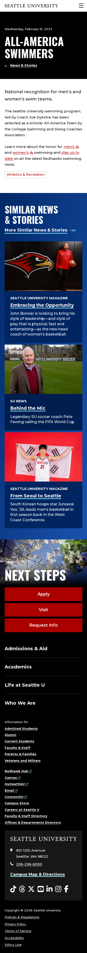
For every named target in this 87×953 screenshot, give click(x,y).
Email (9, 790)
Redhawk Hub (16, 771)
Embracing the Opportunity (42, 305)
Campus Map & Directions (37, 874)
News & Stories (23, 65)
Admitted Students (21, 728)
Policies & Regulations (22, 917)
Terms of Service (18, 931)
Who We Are (20, 703)
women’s (21, 152)
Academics (18, 667)
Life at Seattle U (25, 685)
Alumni (10, 735)
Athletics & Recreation (26, 174)
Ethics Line (13, 944)
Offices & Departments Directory (33, 822)
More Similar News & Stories (36, 230)
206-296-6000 (29, 864)
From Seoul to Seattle (35, 496)
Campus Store (17, 803)
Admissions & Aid (26, 648)
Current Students (19, 741)
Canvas (11, 777)
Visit (43, 609)
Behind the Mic (27, 408)
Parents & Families (20, 754)
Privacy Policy (15, 924)
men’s (69, 146)
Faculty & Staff (17, 748)
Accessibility (14, 938)
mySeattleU (15, 784)
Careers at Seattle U (22, 809)
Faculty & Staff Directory (26, 816)
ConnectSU (14, 797)
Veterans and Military (23, 760)
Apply (44, 594)
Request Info (43, 625)
